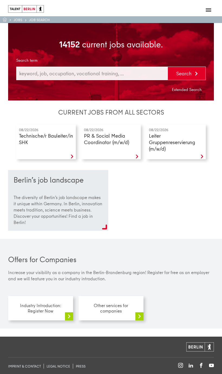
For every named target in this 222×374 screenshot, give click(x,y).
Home (7, 19)
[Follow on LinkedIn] (191, 366)
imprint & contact (24, 366)
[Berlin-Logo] (200, 346)
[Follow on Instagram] (180, 366)
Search (184, 73)
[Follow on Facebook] (201, 366)
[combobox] (92, 73)
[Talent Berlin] (26, 8)
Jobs (18, 19)
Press (81, 366)
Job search (39, 19)
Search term (27, 60)
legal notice (58, 366)
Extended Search (187, 89)
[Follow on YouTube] (211, 366)
